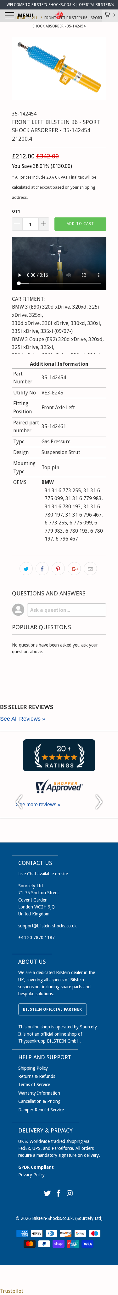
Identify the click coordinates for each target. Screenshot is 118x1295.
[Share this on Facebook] (42, 568)
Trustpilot (11, 1291)
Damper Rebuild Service (41, 1109)
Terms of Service (34, 1084)
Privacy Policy (31, 1174)
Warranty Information (39, 1093)
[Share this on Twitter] (26, 568)
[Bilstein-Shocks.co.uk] (59, 15)
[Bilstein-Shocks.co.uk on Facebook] (59, 1194)
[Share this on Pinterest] (58, 568)
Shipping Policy (33, 1068)
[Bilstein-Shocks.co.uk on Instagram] (70, 1194)
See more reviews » (38, 804)
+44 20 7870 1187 (36, 937)
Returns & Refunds (36, 1076)
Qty (16, 211)
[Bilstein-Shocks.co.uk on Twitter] (47, 1194)
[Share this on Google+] (74, 568)
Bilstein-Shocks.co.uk (52, 1218)
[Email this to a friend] (90, 568)
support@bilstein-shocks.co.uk (47, 925)
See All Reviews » (22, 719)
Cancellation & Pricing (39, 1101)
